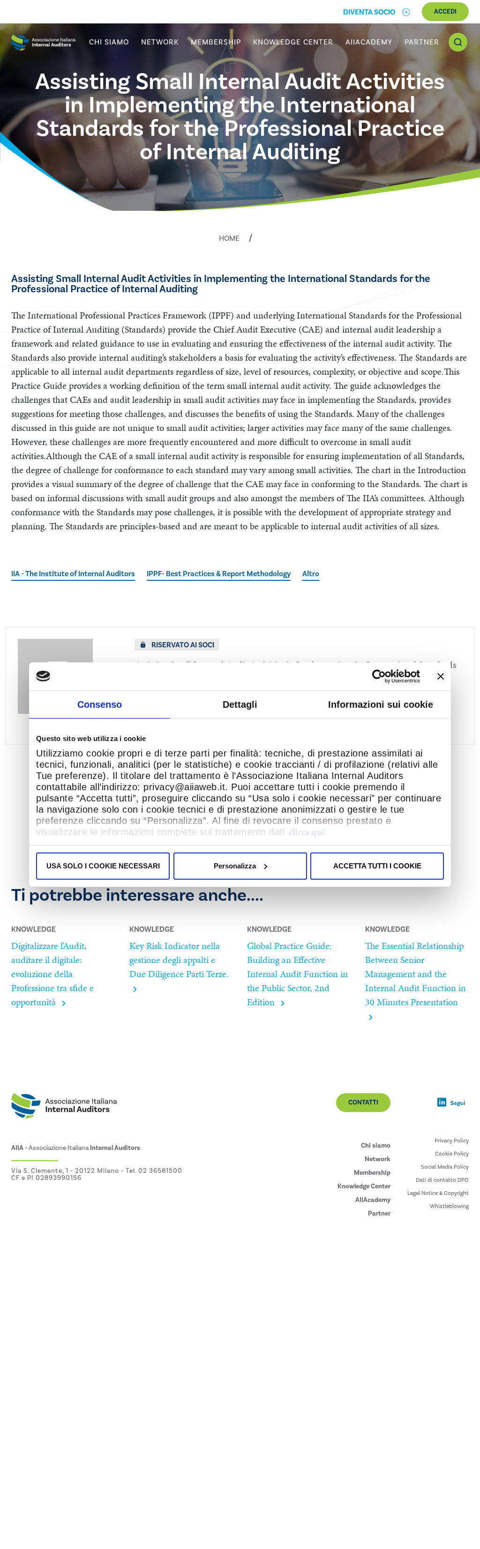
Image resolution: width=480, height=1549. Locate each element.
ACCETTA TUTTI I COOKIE (377, 866)
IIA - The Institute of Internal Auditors (73, 573)
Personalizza (235, 866)
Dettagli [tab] (240, 704)
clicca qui (306, 831)
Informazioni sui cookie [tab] (380, 704)
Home (229, 238)
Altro (310, 573)
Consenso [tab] (99, 704)
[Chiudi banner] (440, 676)
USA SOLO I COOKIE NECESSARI (103, 866)
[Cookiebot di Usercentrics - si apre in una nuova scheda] (379, 676)
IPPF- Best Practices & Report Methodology (219, 573)
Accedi (445, 11)
